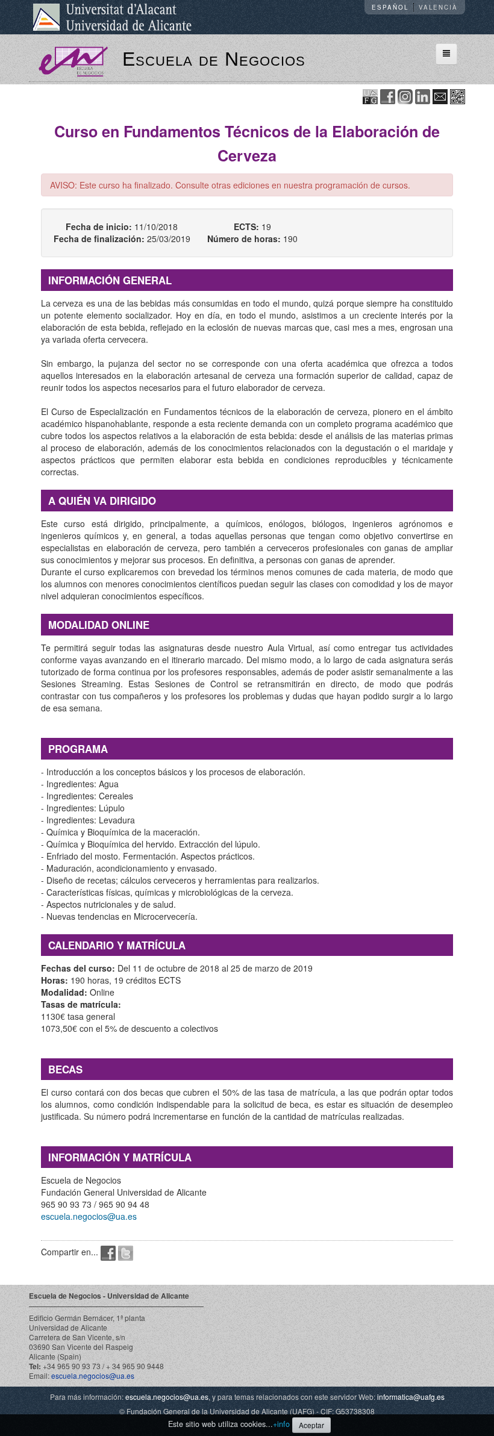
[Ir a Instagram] (405, 95)
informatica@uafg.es (411, 1396)
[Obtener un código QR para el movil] (457, 95)
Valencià (438, 7)
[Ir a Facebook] (387, 95)
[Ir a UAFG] (370, 95)
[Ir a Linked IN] (422, 95)
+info (281, 1424)
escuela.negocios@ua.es (89, 1216)
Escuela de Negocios (213, 59)
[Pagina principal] (73, 60)
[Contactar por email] (440, 95)
